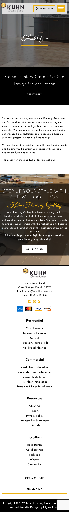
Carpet (34, 338)
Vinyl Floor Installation (35, 367)
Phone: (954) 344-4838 (34, 295)
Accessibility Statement (34, 420)
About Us (34, 406)
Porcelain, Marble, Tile (34, 343)
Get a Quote (34, 478)
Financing (35, 489)
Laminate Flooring (34, 333)
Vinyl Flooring (34, 328)
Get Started (34, 94)
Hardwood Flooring (35, 348)
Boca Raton (34, 445)
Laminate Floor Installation (34, 372)
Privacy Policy (34, 416)
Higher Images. (52, 507)
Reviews (35, 411)
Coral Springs (34, 450)
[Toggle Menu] (61, 8)
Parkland (34, 455)
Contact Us (34, 464)
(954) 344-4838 (44, 8)
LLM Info (34, 425)
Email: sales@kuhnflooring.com (34, 291)
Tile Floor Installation (34, 382)
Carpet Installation (34, 377)
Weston (34, 459)
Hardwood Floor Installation (34, 386)
